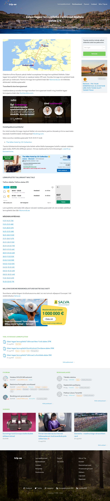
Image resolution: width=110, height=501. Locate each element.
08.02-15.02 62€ (9, 271)
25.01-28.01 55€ (8, 242)
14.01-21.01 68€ (8, 231)
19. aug (65, 387)
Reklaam (81, 472)
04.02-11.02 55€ (9, 264)
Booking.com (38, 134)
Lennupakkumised (64, 4)
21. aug (65, 380)
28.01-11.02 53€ (8, 256)
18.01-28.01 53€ (8, 235)
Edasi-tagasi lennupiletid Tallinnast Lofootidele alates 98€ (29, 355)
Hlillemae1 (72, 395)
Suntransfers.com (26, 93)
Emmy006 (32, 398)
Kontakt (81, 462)
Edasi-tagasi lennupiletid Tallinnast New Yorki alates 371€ (29, 341)
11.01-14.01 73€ (8, 221)
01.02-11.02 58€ (8, 260)
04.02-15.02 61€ (9, 267)
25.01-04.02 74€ (9, 246)
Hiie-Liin (31, 387)
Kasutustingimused (85, 465)
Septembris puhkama (72, 385)
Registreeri (82, 479)
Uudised (94, 4)
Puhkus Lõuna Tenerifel (73, 393)
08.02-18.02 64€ (9, 274)
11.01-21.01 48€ (8, 224)
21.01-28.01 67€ (8, 238)
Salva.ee (17, 296)
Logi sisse (82, 476)
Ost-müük (60, 462)
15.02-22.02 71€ (8, 281)
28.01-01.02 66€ (9, 249)
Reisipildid (38, 469)
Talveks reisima (70, 377)
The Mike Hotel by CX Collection (19, 142)
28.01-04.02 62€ (9, 253)
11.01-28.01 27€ (8, 228)
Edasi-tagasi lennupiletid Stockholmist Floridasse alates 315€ (30, 348)
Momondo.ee (55, 79)
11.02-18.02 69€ (8, 278)
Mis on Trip (82, 458)
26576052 (71, 380)
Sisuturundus (39, 472)
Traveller (71, 387)
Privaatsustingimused (86, 469)
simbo (30, 380)
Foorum (86, 4)
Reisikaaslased (77, 4)
